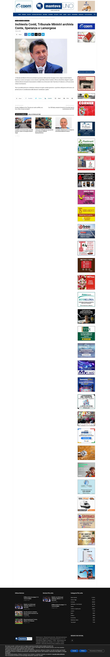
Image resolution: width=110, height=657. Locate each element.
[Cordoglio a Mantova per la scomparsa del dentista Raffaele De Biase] (64, 123)
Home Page (21, 20)
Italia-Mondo (75, 14)
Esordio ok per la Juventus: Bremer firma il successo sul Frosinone (31, 613)
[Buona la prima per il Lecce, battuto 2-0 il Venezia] (19, 621)
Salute (69, 14)
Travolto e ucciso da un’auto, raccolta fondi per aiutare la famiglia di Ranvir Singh (24, 131)
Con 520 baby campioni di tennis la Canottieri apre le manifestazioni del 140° (61, 108)
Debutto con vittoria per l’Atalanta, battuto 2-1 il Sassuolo (29, 606)
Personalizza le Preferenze (96, 651)
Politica (29, 14)
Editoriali (45, 14)
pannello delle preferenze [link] (59, 654)
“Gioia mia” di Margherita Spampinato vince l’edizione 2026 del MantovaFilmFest (44, 131)
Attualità (56, 14)
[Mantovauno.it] (55, 6)
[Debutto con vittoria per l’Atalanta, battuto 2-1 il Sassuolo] (19, 606)
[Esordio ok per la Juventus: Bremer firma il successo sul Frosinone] (19, 613)
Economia (50, 14)
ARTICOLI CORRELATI (21, 114)
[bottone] (86, 72)
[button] (94, 14)
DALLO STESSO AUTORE (34, 114)
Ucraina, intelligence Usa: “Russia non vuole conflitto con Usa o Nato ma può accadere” (29, 108)
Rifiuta (83, 651)
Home (19, 14)
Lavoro (64, 14)
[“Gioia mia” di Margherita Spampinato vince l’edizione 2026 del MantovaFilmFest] (44, 123)
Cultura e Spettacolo (37, 14)
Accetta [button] (74, 651)
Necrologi (81, 14)
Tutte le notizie (88, 14)
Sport (60, 14)
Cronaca (24, 14)
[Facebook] (72, 640)
